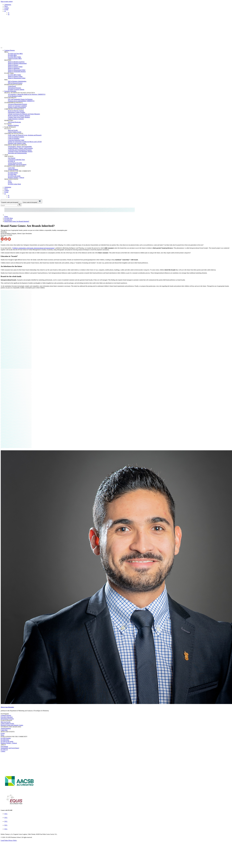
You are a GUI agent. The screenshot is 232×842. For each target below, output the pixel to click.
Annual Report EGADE (15, 163)
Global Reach (12, 86)
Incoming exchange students (16, 89)
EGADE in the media (14, 176)
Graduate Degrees (9, 50)
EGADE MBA (12, 55)
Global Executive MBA (15, 58)
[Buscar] (19, 204)
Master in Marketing (14, 68)
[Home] (67, 45)
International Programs (14, 88)
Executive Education (10, 91)
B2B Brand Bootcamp (14, 122)
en (8, 14)
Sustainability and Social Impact (17, 164)
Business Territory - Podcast (16, 177)
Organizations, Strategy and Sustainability (20, 146)
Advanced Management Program (17, 104)
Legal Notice (5, 840)
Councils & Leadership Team (16, 159)
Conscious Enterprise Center (16, 140)
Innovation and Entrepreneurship (17, 153)
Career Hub (11, 168)
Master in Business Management (17, 63)
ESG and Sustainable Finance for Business (20, 99)
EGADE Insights (13, 172)
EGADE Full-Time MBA (15, 53)
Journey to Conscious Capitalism (17, 106)
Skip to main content (7, 1)
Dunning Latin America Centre (17, 143)
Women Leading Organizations (17, 107)
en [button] (5, 11)
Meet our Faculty (13, 130)
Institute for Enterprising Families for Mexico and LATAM (25, 141)
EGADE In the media (7, 741)
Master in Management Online (16, 70)
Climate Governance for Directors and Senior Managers (24, 114)
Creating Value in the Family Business (19, 117)
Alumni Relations (13, 169)
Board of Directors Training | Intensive (19, 115)
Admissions (7, 4)
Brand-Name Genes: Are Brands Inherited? (16, 221)
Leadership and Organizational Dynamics (20, 150)
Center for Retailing (13, 138)
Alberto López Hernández (7, 707)
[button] (117, 50)
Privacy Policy (13, 840)
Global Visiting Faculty (14, 132)
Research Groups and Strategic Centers (12, 725)
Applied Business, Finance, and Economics (20, 148)
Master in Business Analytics (16, 62)
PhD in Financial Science (15, 83)
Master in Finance (13, 65)
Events (6, 9)
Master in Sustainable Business (17, 71)
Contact (6, 8)
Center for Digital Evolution (16, 137)
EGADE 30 (11, 161)
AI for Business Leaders (15, 96)
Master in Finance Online (15, 66)
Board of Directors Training (16, 110)
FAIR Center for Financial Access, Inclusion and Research (24, 135)
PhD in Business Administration (17, 81)
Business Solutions (13, 125)
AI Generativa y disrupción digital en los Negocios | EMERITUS (26, 94)
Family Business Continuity (16, 119)
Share (2, 236)
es (8, 13)
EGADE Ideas (12, 174)
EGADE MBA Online (14, 57)
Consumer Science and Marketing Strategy (20, 151)
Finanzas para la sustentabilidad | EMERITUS (21, 101)
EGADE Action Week (14, 184)
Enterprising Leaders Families (16, 112)
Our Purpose (11, 158)
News (6, 6)
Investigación (8, 220)
